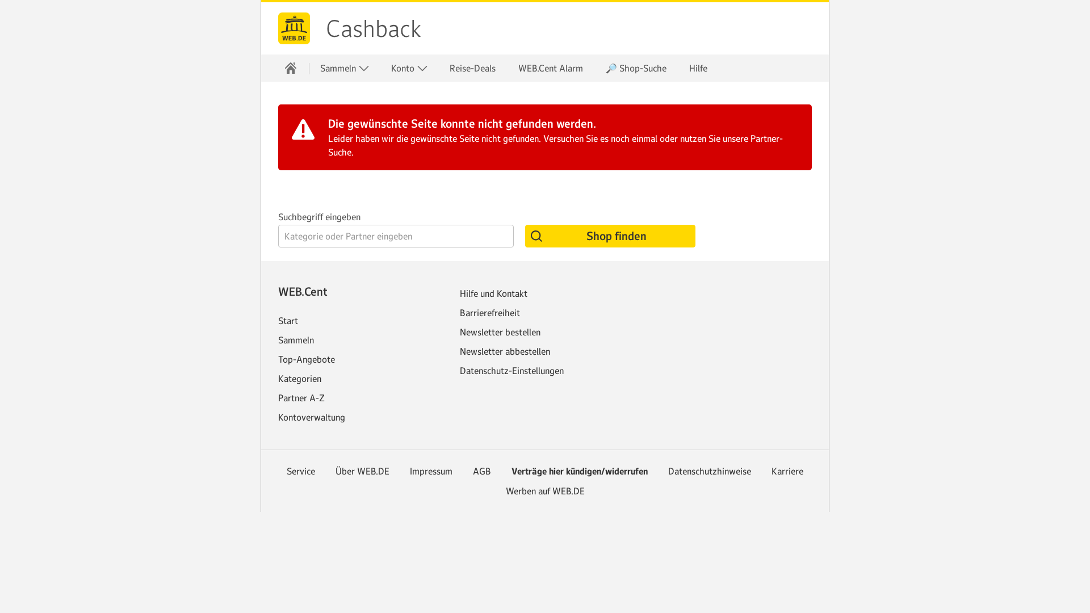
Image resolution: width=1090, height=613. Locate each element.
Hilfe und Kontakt (493, 293)
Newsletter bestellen (500, 332)
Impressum (431, 471)
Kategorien (299, 378)
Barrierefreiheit (490, 312)
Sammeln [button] (339, 68)
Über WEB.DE (362, 471)
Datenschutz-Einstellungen (512, 370)
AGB (482, 471)
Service (301, 471)
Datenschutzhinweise (709, 471)
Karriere (787, 471)
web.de (294, 28)
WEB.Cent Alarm (550, 68)
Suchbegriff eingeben (319, 216)
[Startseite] (290, 68)
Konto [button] (404, 68)
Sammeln (296, 340)
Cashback (373, 29)
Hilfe (698, 68)
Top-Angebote (306, 359)
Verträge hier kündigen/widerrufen (580, 471)
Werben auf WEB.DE (545, 491)
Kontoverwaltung (311, 417)
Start (288, 320)
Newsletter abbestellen (505, 351)
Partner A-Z (301, 398)
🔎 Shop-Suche (636, 68)
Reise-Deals (473, 68)
